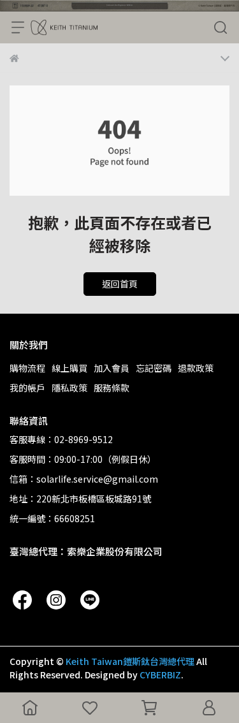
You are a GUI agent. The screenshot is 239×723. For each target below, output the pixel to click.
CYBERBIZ (160, 674)
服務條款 (111, 387)
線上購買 (69, 368)
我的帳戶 (27, 387)
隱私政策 (69, 387)
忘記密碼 (153, 368)
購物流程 (27, 368)
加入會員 (111, 368)
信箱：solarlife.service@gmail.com (84, 478)
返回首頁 (120, 283)
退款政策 (196, 368)
